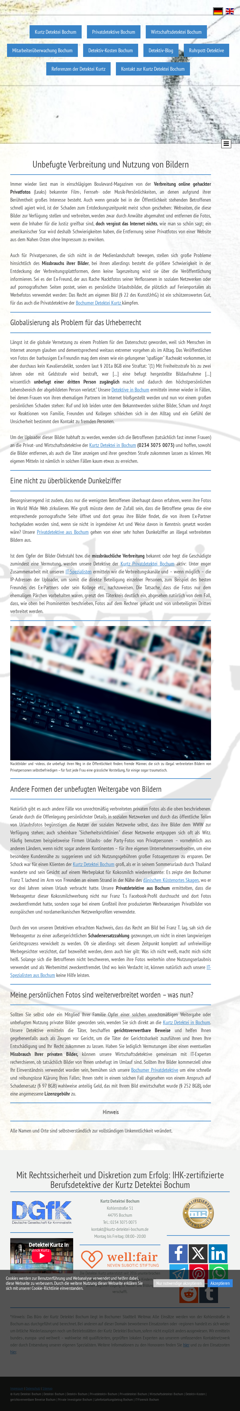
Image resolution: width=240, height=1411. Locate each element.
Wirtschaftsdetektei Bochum (176, 31)
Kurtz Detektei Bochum (55, 31)
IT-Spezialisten (79, 571)
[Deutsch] (218, 11)
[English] (230, 11)
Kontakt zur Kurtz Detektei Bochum (153, 68)
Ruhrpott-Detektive (206, 50)
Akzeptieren (220, 1283)
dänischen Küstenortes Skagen (171, 880)
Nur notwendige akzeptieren (179, 1283)
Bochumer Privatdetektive (154, 1069)
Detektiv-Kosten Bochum (110, 50)
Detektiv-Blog (161, 50)
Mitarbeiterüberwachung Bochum (42, 50)
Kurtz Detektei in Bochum (112, 445)
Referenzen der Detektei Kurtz (78, 68)
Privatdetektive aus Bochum (63, 532)
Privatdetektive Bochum (113, 31)
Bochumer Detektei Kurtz (99, 302)
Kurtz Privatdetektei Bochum (147, 563)
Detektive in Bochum (130, 389)
